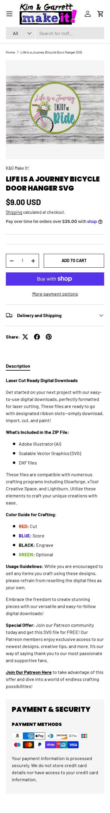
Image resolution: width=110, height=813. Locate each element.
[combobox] (55, 33)
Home (10, 52)
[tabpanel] (55, 533)
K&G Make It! (17, 168)
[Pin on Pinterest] (49, 337)
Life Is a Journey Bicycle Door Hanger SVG (51, 52)
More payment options (55, 293)
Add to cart (74, 260)
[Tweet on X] (25, 337)
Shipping (14, 212)
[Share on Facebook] (37, 337)
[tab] (18, 365)
